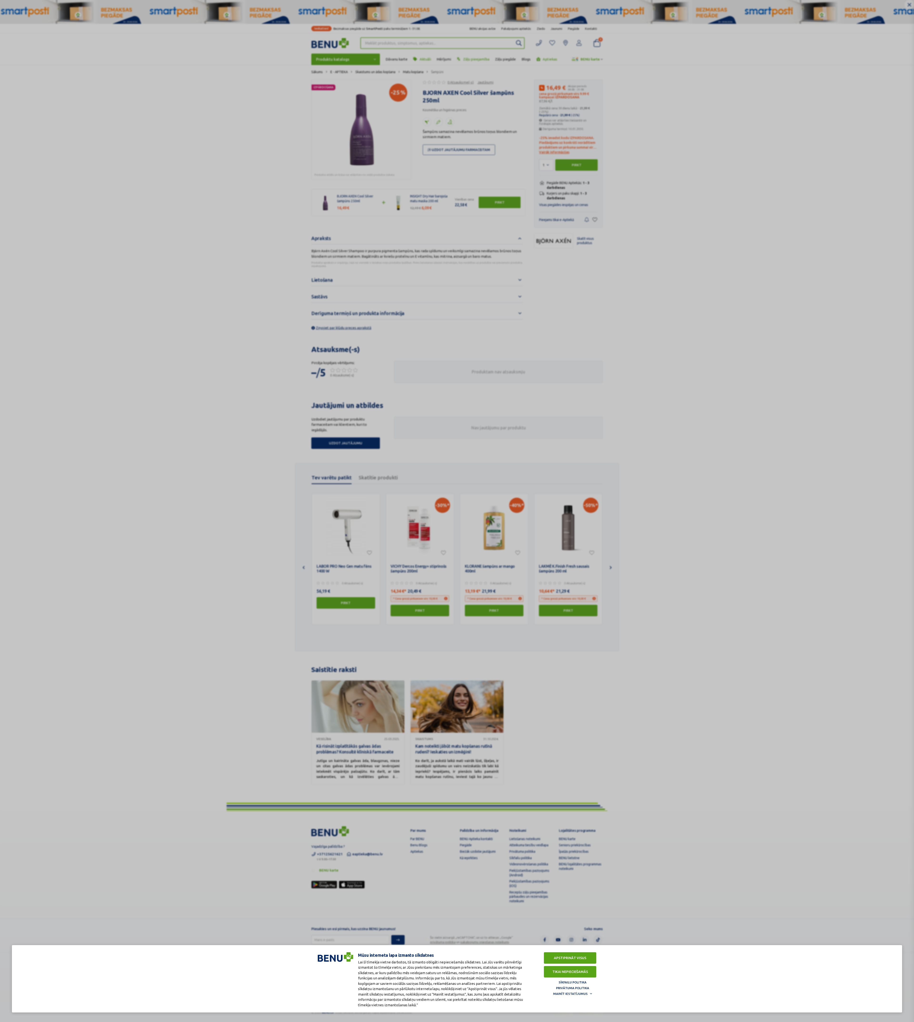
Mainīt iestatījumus (570, 993)
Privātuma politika (572, 988)
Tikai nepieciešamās (570, 972)
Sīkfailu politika (572, 982)
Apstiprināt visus (570, 958)
